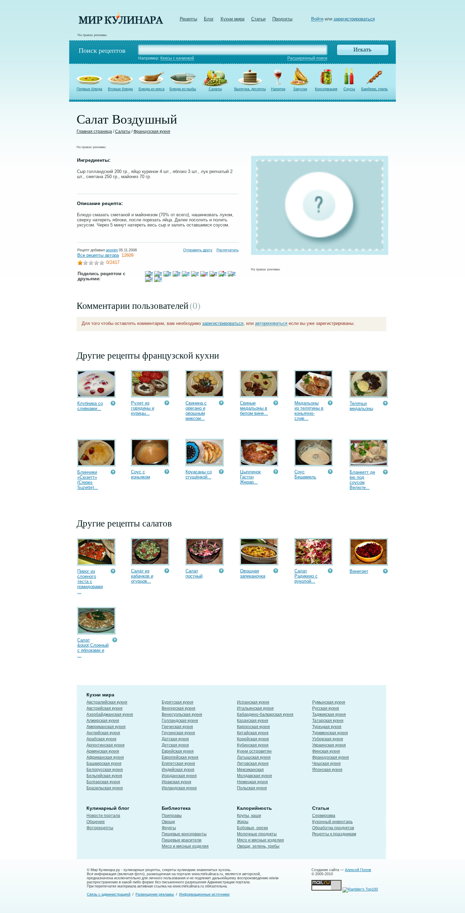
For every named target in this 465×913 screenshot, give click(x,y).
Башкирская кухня (104, 763)
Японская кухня (327, 769)
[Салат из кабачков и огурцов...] (150, 562)
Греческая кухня (177, 726)
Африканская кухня (105, 757)
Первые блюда (89, 89)
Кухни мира (232, 18)
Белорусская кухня (104, 769)
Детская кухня (175, 745)
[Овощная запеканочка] (259, 562)
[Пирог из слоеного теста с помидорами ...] (96, 562)
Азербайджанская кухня (109, 714)
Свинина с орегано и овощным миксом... (196, 410)
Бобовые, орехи (252, 827)
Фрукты (169, 827)
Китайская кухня (253, 732)
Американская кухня (106, 726)
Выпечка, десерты (250, 89)
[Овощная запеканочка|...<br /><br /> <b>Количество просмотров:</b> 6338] (275, 571)
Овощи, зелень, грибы (258, 846)
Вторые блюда (120, 89)
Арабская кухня (101, 739)
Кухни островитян (254, 751)
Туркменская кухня (330, 732)
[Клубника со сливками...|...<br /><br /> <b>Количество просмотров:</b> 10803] (113, 404)
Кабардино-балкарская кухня (265, 714)
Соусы (349, 89)
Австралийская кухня (106, 702)
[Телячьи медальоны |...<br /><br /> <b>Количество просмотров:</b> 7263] (385, 404)
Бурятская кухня (177, 702)
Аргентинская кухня (105, 745)
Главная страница (94, 131)
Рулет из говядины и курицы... (142, 408)
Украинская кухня (329, 745)
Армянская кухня (102, 751)
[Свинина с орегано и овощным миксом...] (205, 394)
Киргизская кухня (253, 726)
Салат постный (194, 573)
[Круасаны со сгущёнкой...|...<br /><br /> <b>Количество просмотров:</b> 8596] (221, 472)
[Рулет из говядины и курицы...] (150, 394)
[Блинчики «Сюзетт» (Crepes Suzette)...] (96, 463)
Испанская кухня (253, 702)
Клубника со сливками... (90, 406)
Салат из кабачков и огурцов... (142, 576)
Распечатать (228, 250)
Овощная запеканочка (252, 573)
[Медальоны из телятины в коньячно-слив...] (313, 394)
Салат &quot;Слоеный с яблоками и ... (93, 647)
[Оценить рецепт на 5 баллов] (102, 263)
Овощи (168, 821)
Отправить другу (197, 250)
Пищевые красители (182, 840)
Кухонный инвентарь (332, 821)
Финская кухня (326, 751)
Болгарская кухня (103, 782)
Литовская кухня (253, 763)
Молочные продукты (257, 834)
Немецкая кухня (252, 782)
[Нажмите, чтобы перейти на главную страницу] (120, 22)
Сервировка (323, 815)
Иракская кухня (176, 782)
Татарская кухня (327, 720)
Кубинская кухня (253, 745)
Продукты (282, 18)
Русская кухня (325, 708)
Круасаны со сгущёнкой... (199, 474)
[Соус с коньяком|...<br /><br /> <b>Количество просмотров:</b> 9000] (166, 472)
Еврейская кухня (178, 751)
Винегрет (359, 571)
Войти (317, 18)
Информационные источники (204, 894)
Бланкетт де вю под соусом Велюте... (362, 480)
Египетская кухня (178, 763)
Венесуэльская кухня (182, 714)
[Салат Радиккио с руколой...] (313, 562)
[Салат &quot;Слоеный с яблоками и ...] (96, 631)
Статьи (258, 18)
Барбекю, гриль (374, 89)
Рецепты (188, 18)
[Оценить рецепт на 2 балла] (85, 263)
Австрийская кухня (104, 708)
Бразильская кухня (104, 788)
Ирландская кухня (179, 788)
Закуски (300, 89)
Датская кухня (175, 739)
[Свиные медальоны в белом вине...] (259, 394)
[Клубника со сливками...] (96, 394)
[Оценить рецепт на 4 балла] (96, 263)
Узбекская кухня (327, 739)
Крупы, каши (249, 815)
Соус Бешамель (305, 474)
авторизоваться (271, 323)
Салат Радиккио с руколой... (306, 576)
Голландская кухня (180, 720)
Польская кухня (252, 788)
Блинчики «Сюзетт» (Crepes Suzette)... (87, 480)
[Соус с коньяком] (150, 463)
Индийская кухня (178, 769)
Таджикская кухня (329, 714)
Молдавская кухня (254, 775)
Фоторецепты (99, 827)
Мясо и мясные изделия (185, 846)
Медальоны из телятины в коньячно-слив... (308, 410)
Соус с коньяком (140, 474)
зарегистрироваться (354, 18)
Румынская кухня (328, 702)
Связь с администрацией (108, 894)
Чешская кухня (326, 763)
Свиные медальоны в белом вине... (254, 408)
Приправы (172, 815)
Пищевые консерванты (184, 834)
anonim (112, 250)
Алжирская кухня (102, 720)
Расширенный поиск (307, 58)
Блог (209, 18)
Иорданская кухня (179, 775)
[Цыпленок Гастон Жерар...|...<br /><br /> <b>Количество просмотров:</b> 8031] (275, 472)
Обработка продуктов (333, 827)
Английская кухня (103, 732)
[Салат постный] (205, 562)
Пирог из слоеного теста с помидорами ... (90, 581)
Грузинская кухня (178, 732)
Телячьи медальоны (361, 406)
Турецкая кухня (326, 726)
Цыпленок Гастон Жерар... (250, 477)
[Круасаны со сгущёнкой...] (205, 463)
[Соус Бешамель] (313, 463)
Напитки (278, 89)
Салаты (215, 89)
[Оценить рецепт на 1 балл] (80, 263)
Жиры (242, 821)
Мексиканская (250, 769)
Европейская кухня (180, 757)
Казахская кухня (252, 720)
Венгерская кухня (178, 708)
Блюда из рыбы (183, 89)
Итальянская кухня (255, 708)
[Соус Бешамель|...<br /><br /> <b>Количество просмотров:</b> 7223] (330, 472)
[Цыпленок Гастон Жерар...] (259, 463)
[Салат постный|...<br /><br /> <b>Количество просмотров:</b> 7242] (221, 571)
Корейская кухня (253, 739)
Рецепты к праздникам (334, 834)
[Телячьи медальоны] (369, 394)
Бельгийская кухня (104, 775)
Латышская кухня (254, 757)
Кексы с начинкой (177, 58)
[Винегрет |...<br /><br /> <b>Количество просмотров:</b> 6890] (385, 571)
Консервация (326, 89)
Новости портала (103, 815)
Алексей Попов (358, 870)
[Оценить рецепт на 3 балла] (91, 263)
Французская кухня (151, 131)
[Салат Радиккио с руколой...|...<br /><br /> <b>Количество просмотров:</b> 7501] (330, 571)
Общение (95, 821)
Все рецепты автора (98, 255)
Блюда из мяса (151, 89)
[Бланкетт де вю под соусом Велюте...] (369, 463)
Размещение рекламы (154, 894)
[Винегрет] (369, 562)
